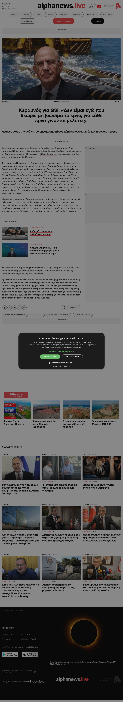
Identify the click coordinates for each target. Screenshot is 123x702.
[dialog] (61, 351)
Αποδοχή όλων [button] (50, 357)
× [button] (102, 335)
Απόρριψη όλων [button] (72, 357)
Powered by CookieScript (61, 366)
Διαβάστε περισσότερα (73, 347)
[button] (61, 351)
